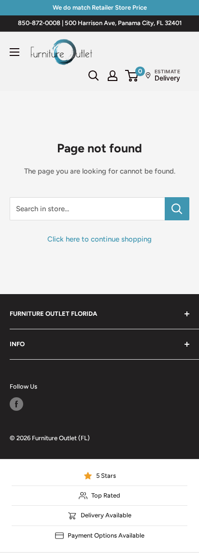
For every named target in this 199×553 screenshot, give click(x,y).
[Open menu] (14, 52)
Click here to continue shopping (99, 239)
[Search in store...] (177, 208)
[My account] (112, 75)
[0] (132, 75)
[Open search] (93, 75)
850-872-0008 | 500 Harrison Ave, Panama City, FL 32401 (100, 23)
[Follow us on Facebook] (16, 404)
